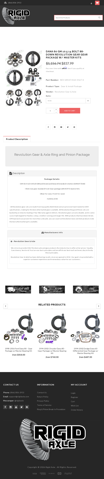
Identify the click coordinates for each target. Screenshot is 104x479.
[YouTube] (61, 127)
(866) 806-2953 (14, 3)
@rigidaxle (19, 401)
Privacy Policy (43, 401)
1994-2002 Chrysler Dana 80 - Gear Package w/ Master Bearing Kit (51, 350)
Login (73, 393)
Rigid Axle (50, 467)
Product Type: (53, 86)
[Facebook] (48, 127)
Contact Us (42, 392)
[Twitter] (67, 127)
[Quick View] (23, 332)
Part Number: (52, 80)
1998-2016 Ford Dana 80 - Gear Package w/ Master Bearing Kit (17, 349)
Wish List (75, 406)
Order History (77, 410)
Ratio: (48, 96)
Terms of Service (44, 405)
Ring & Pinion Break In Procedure (51, 409)
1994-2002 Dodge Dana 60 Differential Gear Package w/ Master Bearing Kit (84, 350)
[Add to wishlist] (17, 331)
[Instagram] (54, 127)
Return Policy (42, 397)
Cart (73, 401)
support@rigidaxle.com (19, 397)
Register (74, 397)
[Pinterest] (74, 127)
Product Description (17, 139)
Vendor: (49, 92)
